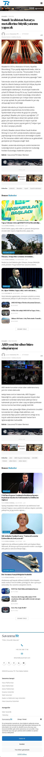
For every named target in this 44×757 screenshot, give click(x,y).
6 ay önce (19, 503)
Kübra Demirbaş (10, 225)
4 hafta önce (20, 225)
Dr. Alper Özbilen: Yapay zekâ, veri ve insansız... (19, 290)
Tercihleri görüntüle (22, 750)
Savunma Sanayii (8, 252)
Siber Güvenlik (12, 341)
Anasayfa (4, 16)
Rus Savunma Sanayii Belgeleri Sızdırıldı (17, 575)
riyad (26, 188)
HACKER (34, 458)
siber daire (22, 461)
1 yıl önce (15, 591)
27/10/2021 (25, 34)
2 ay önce (17, 293)
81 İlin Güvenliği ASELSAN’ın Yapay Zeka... (26, 310)
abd (10, 458)
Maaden (19, 188)
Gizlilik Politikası (22, 754)
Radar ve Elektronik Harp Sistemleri (13, 698)
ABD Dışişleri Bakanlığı (22, 458)
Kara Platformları (7, 686)
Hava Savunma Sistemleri (10, 701)
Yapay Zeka (6, 218)
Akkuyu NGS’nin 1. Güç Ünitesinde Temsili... (26, 318)
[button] (41, 719)
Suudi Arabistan (35, 188)
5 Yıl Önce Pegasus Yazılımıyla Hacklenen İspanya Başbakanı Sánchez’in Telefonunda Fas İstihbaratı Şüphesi (20, 498)
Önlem (5, 461)
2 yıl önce (15, 603)
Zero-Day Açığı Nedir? (18, 608)
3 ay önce (15, 321)
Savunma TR (14, 34)
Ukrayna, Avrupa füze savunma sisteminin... (18, 257)
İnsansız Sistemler (8, 692)
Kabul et (22, 738)
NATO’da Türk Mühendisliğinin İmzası (24, 589)
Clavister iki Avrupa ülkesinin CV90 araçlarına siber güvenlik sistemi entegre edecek (25, 599)
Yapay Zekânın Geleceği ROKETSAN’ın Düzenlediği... (21, 223)
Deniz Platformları (8, 689)
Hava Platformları (8, 683)
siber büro (12, 461)
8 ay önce (19, 541)
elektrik (11, 188)
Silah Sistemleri (7, 695)
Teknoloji (11, 16)
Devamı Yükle (22, 329)
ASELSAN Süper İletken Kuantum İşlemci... (26, 303)
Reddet (22, 744)
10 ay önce (19, 577)
